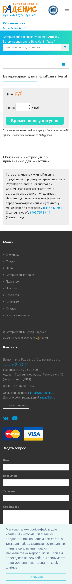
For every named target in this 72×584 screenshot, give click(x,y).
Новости (11, 288)
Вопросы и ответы (17, 315)
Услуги (10, 261)
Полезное (12, 281)
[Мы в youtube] (15, 419)
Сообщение (11, 506)
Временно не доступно (35, 120)
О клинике (12, 254)
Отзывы (10, 308)
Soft (44, 337)
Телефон (9, 491)
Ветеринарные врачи (19, 274)
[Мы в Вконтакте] (6, 419)
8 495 (16, 365)
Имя (6, 460)
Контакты (12, 295)
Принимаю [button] (36, 576)
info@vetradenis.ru (42, 392)
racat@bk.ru (48, 397)
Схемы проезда (16, 405)
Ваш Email (10, 475)
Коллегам (12, 301)
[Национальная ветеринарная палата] (53, 8)
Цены (9, 268)
